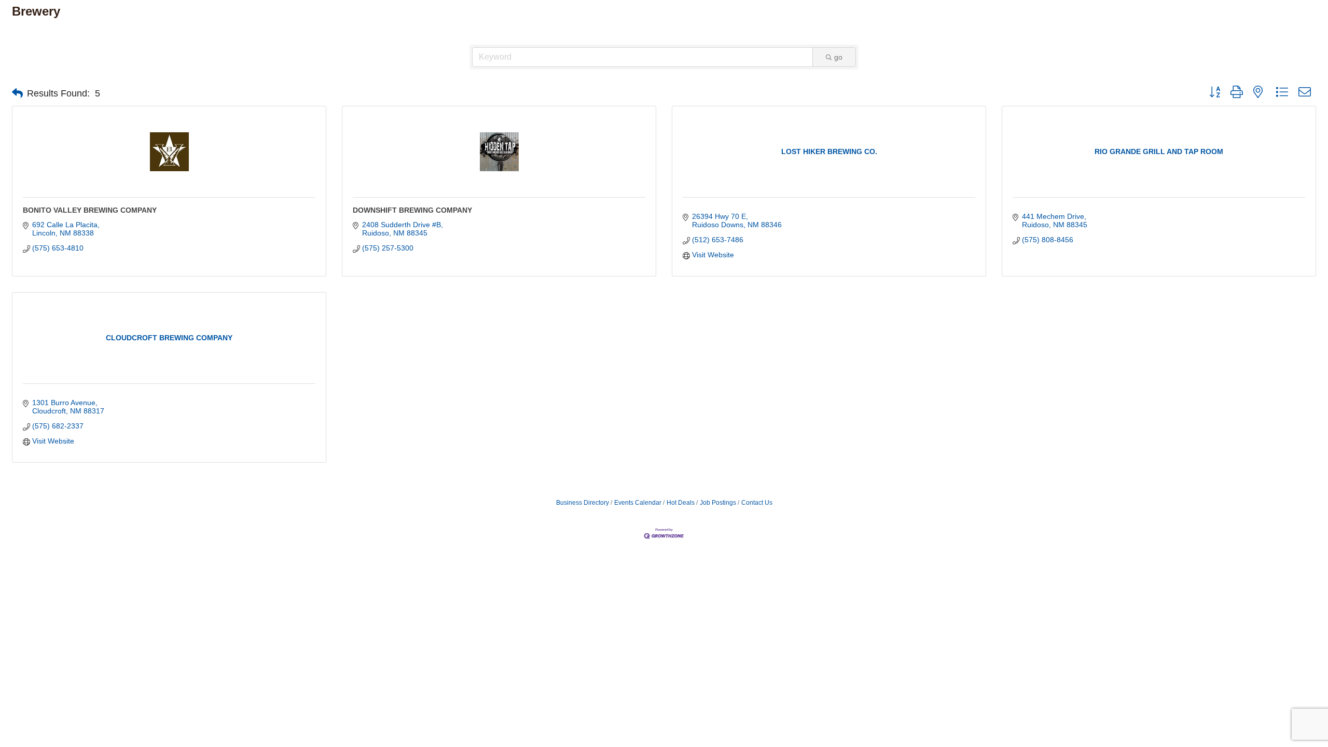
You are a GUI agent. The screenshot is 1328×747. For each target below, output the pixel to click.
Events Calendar (637, 502)
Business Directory (582, 502)
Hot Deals (681, 502)
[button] (17, 93)
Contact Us (756, 502)
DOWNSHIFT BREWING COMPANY (412, 210)
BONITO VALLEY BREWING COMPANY (90, 210)
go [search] (838, 57)
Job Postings (718, 502)
